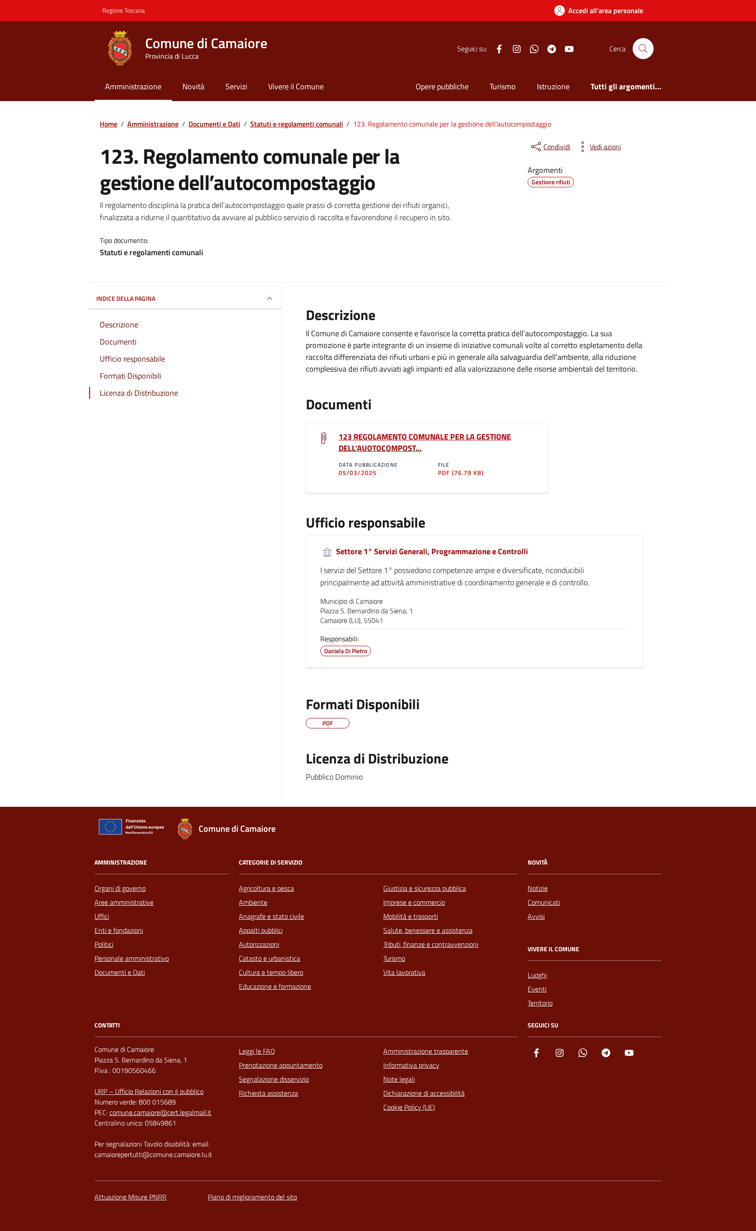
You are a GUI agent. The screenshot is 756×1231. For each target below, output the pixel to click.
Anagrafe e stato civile (271, 916)
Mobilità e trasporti (410, 916)
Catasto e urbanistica (269, 958)
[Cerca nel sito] (643, 48)
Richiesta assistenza (268, 1093)
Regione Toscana (123, 10)
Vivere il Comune (296, 86)
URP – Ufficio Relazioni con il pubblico (148, 1091)
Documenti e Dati (119, 972)
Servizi (236, 86)
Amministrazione (133, 86)
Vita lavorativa (404, 972)
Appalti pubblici (261, 930)
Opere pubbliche (442, 86)
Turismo (503, 86)
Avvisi (536, 916)
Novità (193, 86)
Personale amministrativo (131, 958)
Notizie (538, 888)
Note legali (399, 1079)
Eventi (537, 989)
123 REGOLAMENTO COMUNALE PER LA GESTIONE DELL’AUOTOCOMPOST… (425, 442)
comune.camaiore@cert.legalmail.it (160, 1112)
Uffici (101, 916)
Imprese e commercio (414, 902)
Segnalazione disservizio (274, 1079)
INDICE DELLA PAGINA (125, 298)
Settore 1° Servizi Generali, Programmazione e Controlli (431, 551)
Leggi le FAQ (257, 1051)
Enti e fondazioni (118, 930)
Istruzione (553, 86)
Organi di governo (120, 888)
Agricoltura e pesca (266, 888)
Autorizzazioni (259, 944)
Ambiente (253, 902)
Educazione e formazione (275, 986)
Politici (103, 944)
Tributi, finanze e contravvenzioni (430, 944)
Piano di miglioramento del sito (252, 1197)
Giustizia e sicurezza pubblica (424, 888)
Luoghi (537, 975)
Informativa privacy (411, 1065)
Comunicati (544, 902)
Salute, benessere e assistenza (427, 930)
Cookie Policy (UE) (409, 1107)
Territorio (540, 1003)
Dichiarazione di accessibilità (424, 1093)
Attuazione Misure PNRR (130, 1197)
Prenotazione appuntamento (280, 1065)
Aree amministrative (124, 902)
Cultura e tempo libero (271, 972)
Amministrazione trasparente (425, 1051)
